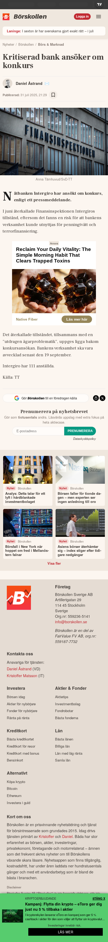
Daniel (67, 836)
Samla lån (62, 760)
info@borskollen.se (71, 621)
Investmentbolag (67, 703)
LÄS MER (65, 931)
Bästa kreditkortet (20, 739)
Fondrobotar (64, 710)
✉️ (47, 83)
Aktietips (61, 696)
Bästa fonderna (66, 717)
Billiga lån (62, 746)
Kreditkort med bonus (23, 753)
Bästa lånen (64, 739)
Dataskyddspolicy (84, 438)
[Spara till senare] (53, 95)
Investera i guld (18, 802)
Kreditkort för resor (21, 746)
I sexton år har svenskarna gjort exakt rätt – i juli (50, 30)
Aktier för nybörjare (21, 703)
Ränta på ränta (18, 717)
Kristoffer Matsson (22, 675)
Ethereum (14, 795)
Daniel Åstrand (29, 83)
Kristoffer (46, 836)
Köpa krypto (16, 781)
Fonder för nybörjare (22, 710)
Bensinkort (15, 760)
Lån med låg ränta (68, 753)
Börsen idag (16, 696)
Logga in (82, 16)
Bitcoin (12, 788)
